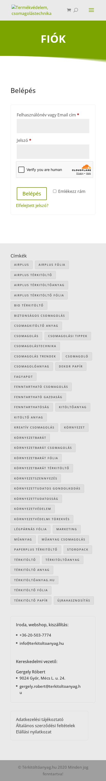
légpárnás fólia (30, 529)
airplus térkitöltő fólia (39, 295)
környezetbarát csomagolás (43, 448)
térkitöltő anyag (32, 570)
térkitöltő (25, 560)
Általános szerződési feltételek (45, 725)
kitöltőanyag (73, 407)
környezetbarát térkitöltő (41, 468)
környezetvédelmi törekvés (42, 519)
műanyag (23, 539)
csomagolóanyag (31, 366)
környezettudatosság (36, 499)
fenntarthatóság (31, 407)
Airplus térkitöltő (33, 275)
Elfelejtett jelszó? (32, 205)
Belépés (31, 193)
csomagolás (26, 336)
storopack (78, 549)
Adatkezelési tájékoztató (40, 719)
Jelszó (32, 140)
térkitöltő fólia (31, 590)
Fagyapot (23, 377)
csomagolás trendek (35, 356)
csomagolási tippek (67, 336)
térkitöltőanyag (63, 560)
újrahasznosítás (73, 600)
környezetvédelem (32, 509)
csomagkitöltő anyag (36, 326)
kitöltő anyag (28, 417)
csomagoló (77, 356)
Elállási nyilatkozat (33, 732)
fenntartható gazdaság (38, 397)
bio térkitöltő (29, 305)
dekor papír (71, 366)
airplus (21, 265)
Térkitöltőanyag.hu (34, 580)
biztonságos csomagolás (39, 315)
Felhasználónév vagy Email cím (53, 115)
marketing (66, 529)
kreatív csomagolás (34, 427)
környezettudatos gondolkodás (47, 488)
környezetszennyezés (35, 478)
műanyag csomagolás (63, 539)
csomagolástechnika (35, 346)
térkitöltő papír (31, 600)
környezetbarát (30, 438)
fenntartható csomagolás (41, 387)
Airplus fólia (52, 265)
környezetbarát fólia (36, 458)
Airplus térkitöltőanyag (39, 285)
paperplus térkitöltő (36, 549)
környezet (74, 427)
